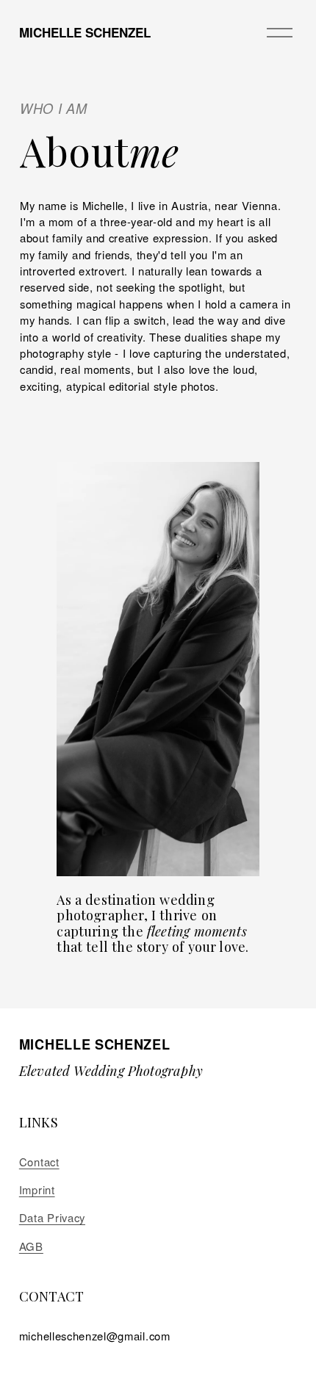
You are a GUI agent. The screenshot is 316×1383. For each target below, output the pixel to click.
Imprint (37, 1189)
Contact (39, 1161)
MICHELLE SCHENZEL (85, 32)
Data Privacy (52, 1217)
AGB (31, 1246)
